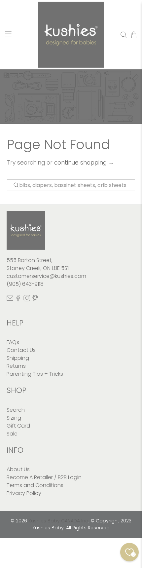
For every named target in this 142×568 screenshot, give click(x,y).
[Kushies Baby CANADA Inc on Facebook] (18, 300)
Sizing (14, 418)
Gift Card (18, 426)
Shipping (18, 358)
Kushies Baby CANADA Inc (58, 520)
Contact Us (21, 350)
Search (16, 410)
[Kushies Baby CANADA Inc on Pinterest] (35, 300)
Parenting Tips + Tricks (35, 374)
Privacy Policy (24, 493)
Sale (12, 433)
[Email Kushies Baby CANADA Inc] (10, 300)
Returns (16, 366)
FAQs (13, 342)
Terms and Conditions (35, 485)
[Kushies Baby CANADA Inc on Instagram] (26, 300)
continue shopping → (84, 163)
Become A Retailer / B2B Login (44, 477)
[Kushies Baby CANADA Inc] (71, 35)
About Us (18, 469)
